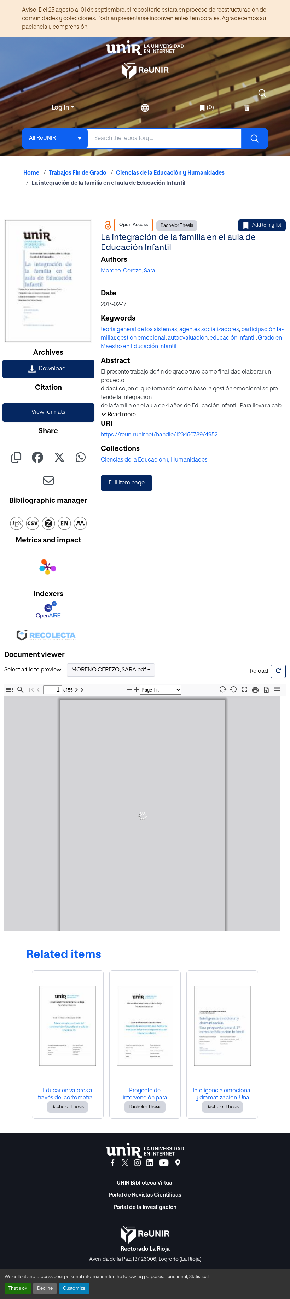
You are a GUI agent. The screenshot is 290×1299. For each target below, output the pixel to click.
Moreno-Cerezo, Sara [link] (128, 271)
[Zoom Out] (129, 689)
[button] (262, 93)
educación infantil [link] (233, 338)
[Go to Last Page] (83, 689)
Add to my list (266, 225)
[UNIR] (145, 1150)
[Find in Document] (20, 689)
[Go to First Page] (31, 689)
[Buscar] (254, 138)
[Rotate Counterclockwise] (233, 689)
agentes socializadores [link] (209, 330)
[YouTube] (164, 1163)
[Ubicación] (177, 1163)
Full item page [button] (127, 483)
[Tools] (277, 689)
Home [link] (31, 173)
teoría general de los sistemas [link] (139, 330)
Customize (74, 1288)
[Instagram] (137, 1163)
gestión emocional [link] (141, 338)
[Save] (266, 689)
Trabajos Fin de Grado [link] (77, 173)
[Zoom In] (136, 689)
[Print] (255, 689)
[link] (48, 369)
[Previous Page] (38, 689)
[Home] (145, 47)
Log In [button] (61, 108)
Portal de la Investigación (145, 1207)
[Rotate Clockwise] (222, 689)
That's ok (17, 1288)
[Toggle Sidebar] (9, 689)
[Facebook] (112, 1163)
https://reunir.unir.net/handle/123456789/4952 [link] (159, 435)
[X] (125, 1163)
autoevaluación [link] (188, 338)
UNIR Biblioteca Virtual (145, 1183)
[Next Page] (76, 689)
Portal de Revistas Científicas (145, 1195)
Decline (45, 1288)
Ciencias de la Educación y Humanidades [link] (170, 173)
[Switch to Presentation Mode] (244, 689)
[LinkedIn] (149, 1163)
